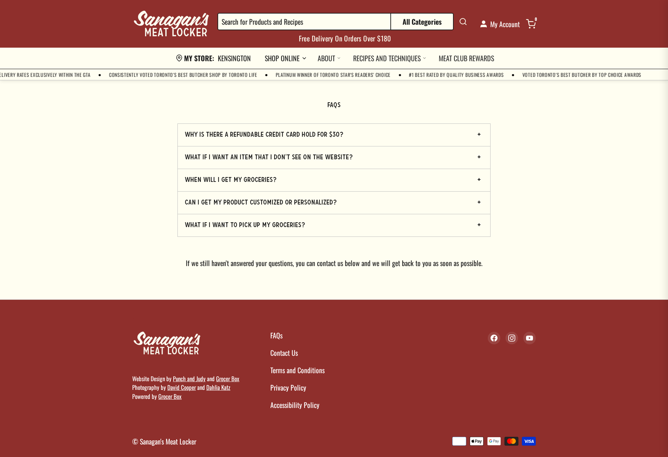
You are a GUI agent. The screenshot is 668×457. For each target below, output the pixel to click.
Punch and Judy (189, 378)
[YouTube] (529, 338)
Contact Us (284, 352)
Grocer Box (227, 378)
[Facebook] (494, 338)
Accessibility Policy (294, 405)
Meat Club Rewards (466, 58)
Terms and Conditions (297, 370)
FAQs (276, 335)
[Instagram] (512, 338)
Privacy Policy (288, 387)
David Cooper (181, 387)
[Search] (463, 21)
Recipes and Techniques (387, 58)
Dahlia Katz (218, 387)
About (326, 58)
